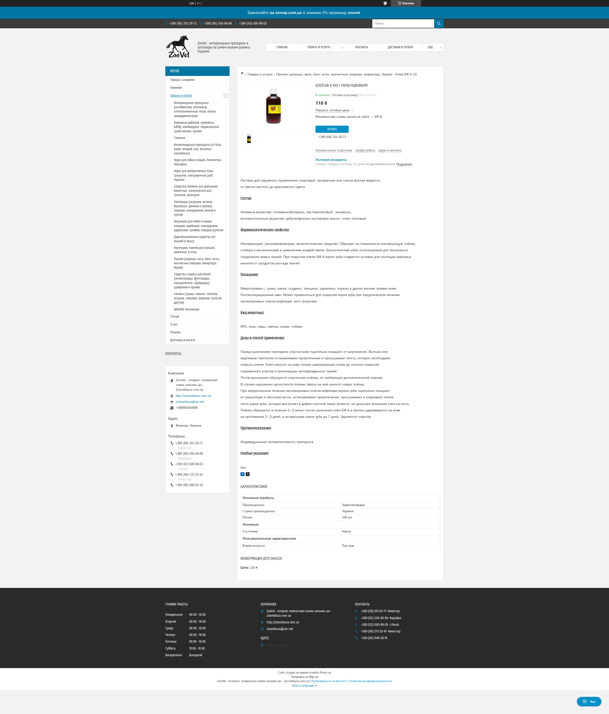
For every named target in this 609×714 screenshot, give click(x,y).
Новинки (176, 88)
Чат (593, 702)
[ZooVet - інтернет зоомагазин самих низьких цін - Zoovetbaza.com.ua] (179, 47)
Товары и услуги (318, 47)
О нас (173, 324)
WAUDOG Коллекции (186, 309)
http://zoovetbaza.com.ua (193, 396)
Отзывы (175, 332)
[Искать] (439, 23)
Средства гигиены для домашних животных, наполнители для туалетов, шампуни (196, 191)
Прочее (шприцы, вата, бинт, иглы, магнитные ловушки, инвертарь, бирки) (334, 74)
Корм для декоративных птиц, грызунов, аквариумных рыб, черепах (194, 175)
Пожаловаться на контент (329, 681)
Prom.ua (325, 672)
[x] (248, 475)
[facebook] (243, 475)
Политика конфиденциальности (370, 681)
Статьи (174, 317)
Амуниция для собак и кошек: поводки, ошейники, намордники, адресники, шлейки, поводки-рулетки (198, 226)
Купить (332, 129)
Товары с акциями (182, 80)
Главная (282, 47)
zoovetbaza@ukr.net (190, 402)
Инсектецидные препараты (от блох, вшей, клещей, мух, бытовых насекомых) (198, 149)
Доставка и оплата (400, 47)
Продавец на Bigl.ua (304, 677)
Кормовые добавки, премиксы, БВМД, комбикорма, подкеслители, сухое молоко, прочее (197, 127)
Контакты (361, 47)
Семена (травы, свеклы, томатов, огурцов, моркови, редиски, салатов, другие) (198, 298)
